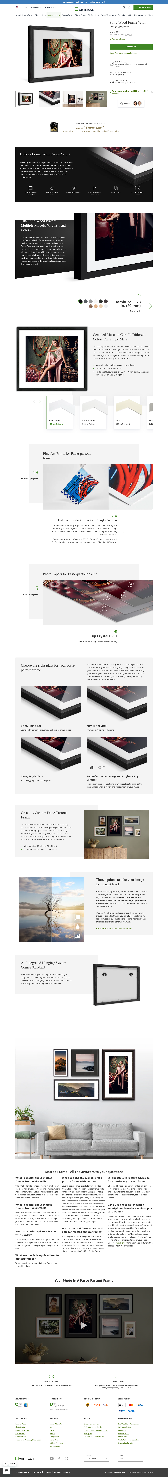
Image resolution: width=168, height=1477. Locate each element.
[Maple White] (105, 306)
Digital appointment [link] (91, 1424)
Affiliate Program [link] (56, 1443)
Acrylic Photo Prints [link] (22, 1430)
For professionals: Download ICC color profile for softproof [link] (130, 92)
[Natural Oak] (95, 306)
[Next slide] (150, 306)
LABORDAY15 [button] (98, 2)
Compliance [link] (54, 1437)
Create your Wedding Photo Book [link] (28, 1440)
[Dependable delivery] (97, 1408)
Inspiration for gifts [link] (125, 1443)
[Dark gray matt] (85, 301)
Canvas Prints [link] (20, 1437)
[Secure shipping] (62, 1408)
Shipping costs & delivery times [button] (96, 1430)
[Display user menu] (124, 7)
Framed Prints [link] (20, 1424)
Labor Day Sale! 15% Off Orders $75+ (75, 2)
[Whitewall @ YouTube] (52, 1458)
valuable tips (121, 1243)
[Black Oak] (100, 301)
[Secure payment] (131, 1408)
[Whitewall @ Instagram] (66, 1458)
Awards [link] (52, 1433)
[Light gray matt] (90, 301)
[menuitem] (24, 15)
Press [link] (52, 1430)
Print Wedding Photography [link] (129, 1424)
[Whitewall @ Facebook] (59, 1458)
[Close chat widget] (5, 1463)
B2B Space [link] (88, 1433)
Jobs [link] (51, 1427)
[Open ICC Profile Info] (152, 92)
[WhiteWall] (84, 9)
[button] (104, 2)
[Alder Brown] (105, 301)
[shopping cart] (129, 7)
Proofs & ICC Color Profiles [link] (94, 1437)
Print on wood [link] (123, 1433)
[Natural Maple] (100, 306)
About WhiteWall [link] (56, 1424)
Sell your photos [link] (124, 1427)
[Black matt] (80, 301)
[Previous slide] (67, 306)
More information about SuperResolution (114, 928)
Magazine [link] (122, 1430)
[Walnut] (90, 306)
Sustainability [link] (55, 1446)
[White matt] (95, 301)
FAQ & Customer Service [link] (93, 1427)
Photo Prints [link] (20, 1427)
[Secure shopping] (28, 1408)
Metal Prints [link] (20, 1433)
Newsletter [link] (54, 1440)
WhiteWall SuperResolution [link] (128, 1440)
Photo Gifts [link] (122, 1437)
